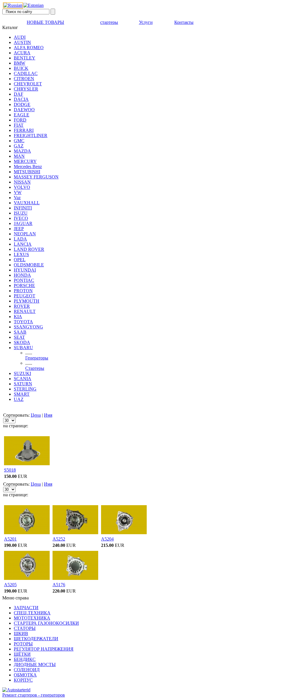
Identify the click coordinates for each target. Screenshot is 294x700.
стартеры (109, 22)
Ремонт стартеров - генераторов (33, 695)
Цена (36, 415)
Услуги (146, 22)
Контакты (184, 22)
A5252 (59, 538)
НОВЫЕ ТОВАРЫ (45, 22)
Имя (48, 415)
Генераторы (36, 357)
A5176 (59, 584)
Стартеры (34, 368)
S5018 (10, 470)
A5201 (10, 538)
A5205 (10, 584)
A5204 (107, 538)
